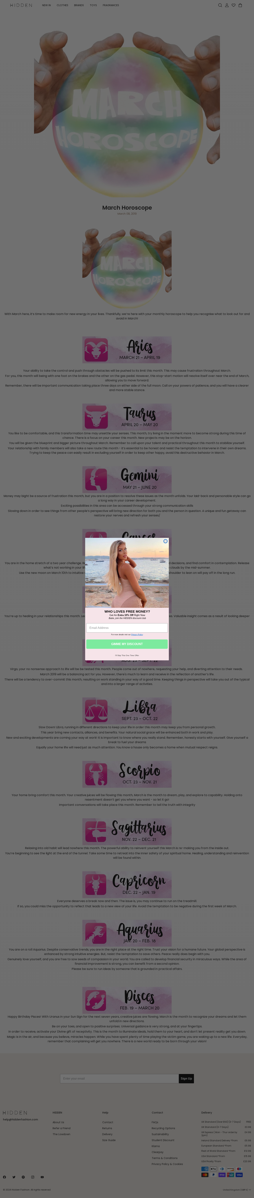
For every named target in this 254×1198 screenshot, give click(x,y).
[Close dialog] (165, 541)
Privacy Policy (137, 635)
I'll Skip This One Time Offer (127, 655)
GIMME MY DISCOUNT (127, 644)
